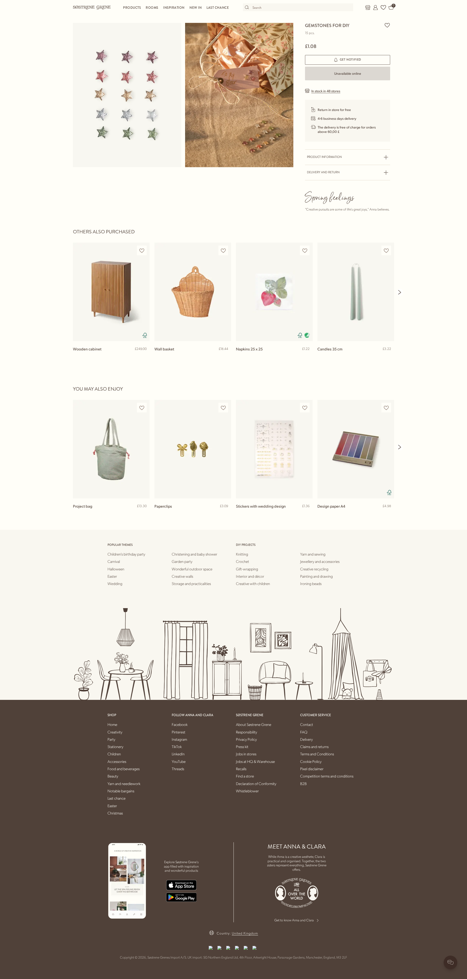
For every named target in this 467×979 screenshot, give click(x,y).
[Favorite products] (383, 7)
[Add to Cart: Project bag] (144, 514)
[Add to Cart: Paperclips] (225, 514)
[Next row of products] (399, 292)
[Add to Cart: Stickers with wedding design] (307, 514)
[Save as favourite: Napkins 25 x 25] (304, 250)
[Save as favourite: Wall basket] (223, 250)
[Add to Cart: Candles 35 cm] (388, 356)
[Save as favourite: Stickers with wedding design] (304, 407)
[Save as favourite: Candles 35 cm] (386, 250)
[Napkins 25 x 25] (274, 292)
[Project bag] (111, 449)
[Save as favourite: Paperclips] (223, 407)
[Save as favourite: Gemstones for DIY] (387, 25)
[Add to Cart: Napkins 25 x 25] (307, 356)
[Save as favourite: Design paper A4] (386, 407)
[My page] (375, 7)
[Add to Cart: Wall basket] (225, 356)
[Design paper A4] (355, 449)
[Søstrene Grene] (92, 7)
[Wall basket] (192, 292)
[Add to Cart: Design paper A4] (388, 514)
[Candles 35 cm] (355, 292)
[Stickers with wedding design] (274, 449)
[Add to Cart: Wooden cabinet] (144, 356)
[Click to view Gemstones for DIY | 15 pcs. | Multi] (127, 95)
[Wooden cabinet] (111, 292)
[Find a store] (368, 7)
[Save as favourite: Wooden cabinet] (141, 250)
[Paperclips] (192, 449)
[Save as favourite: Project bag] (141, 407)
